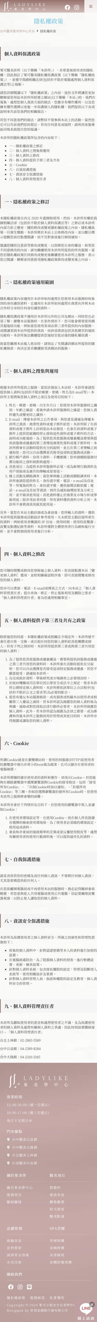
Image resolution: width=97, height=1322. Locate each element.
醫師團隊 (14, 1201)
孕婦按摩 (57, 1240)
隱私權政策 (16, 1297)
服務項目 (14, 1194)
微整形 (55, 1187)
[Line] (29, 1287)
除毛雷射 (57, 1209)
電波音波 (57, 1194)
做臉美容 (14, 1240)
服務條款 (37, 1297)
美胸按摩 (57, 1247)
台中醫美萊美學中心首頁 (17, 31)
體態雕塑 (57, 1201)
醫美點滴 (57, 1216)
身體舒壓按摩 (61, 1262)
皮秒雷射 (14, 1247)
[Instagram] (77, 7)
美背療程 (57, 1255)
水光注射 (14, 1262)
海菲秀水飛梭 (18, 1255)
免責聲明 (56, 1297)
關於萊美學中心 (20, 1187)
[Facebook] (67, 7)
